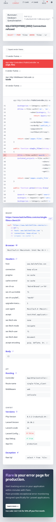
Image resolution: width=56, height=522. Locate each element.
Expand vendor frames (15, 49)
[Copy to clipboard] (47, 35)
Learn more (13, 506)
